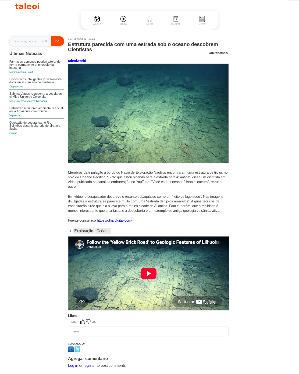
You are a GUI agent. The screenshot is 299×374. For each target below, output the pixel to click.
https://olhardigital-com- (114, 220)
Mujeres (31, 101)
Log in (73, 365)
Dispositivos (16, 86)
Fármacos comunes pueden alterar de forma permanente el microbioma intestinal (35, 64)
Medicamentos (17, 72)
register (89, 365)
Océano (103, 231)
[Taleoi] (27, 5)
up (83, 322)
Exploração (83, 231)
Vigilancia (14, 115)
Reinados (41, 101)
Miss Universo (17, 101)
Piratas (13, 133)
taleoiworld (77, 61)
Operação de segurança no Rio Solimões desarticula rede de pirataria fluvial (34, 125)
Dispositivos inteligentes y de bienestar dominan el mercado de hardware (35, 80)
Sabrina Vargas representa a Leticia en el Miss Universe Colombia (35, 95)
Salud (30, 72)
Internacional (218, 53)
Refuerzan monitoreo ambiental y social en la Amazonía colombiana (36, 109)
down (89, 322)
